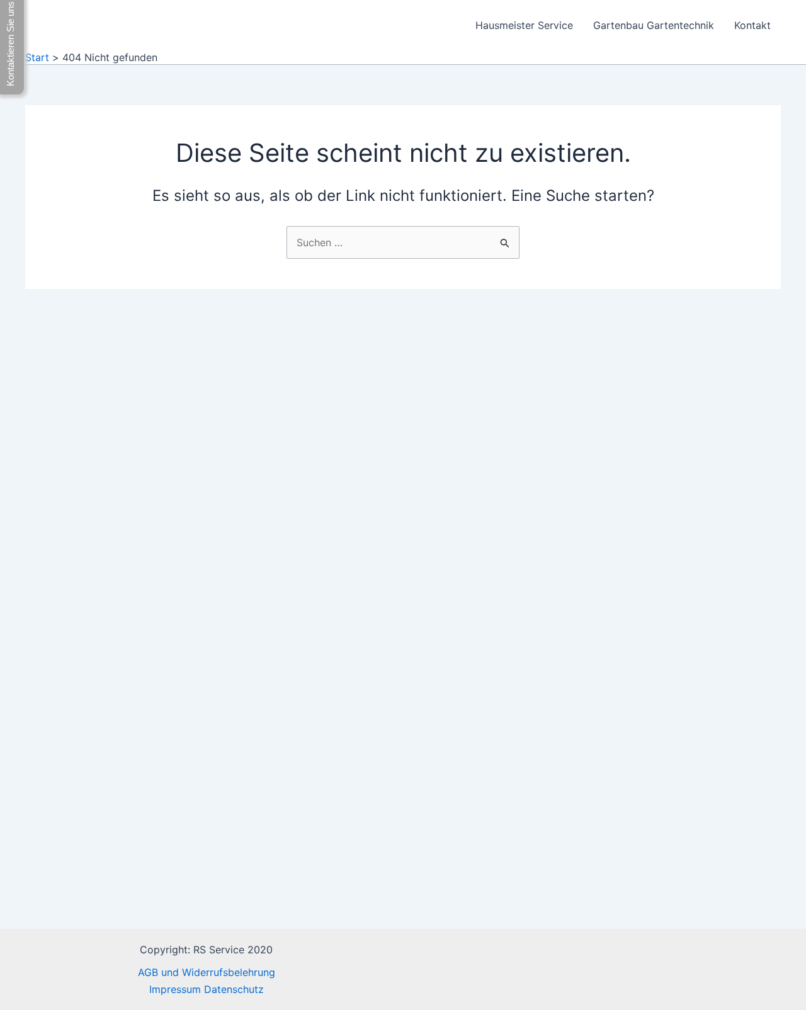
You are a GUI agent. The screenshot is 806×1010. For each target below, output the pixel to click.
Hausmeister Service (524, 25)
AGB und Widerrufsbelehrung (206, 972)
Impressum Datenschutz (206, 989)
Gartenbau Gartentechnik (653, 25)
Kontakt (752, 25)
